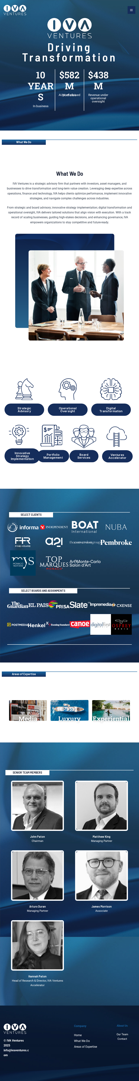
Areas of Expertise (85, 1046)
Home (78, 1035)
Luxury (69, 718)
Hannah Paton (37, 976)
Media (27, 718)
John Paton (37, 836)
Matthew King (101, 836)
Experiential (111, 718)
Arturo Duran (37, 906)
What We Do (82, 1041)
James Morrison (101, 906)
